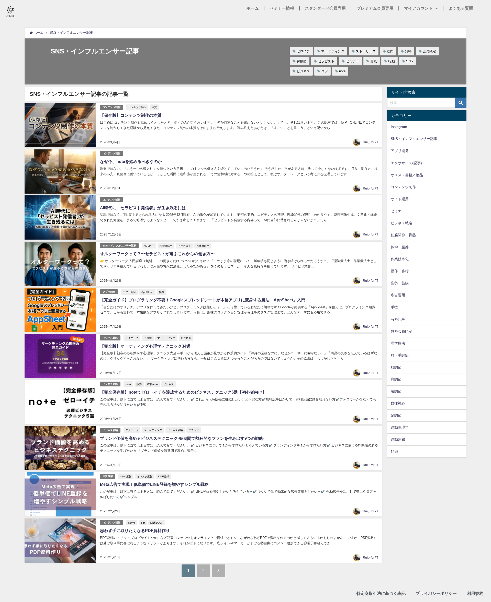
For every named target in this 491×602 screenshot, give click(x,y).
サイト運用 (400, 199)
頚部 (394, 451)
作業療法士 (202, 245)
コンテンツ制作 (111, 107)
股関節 (396, 367)
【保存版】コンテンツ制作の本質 (130, 115)
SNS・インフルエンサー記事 (119, 245)
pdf (143, 522)
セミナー (352, 61)
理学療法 (398, 343)
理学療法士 (166, 245)
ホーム (253, 8)
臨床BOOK (156, 522)
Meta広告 (125, 476)
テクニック (132, 338)
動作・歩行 (400, 271)
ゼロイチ (303, 51)
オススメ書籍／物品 (407, 175)
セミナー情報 (282, 8)
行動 (391, 61)
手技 (394, 307)
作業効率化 (400, 259)
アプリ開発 (109, 292)
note (342, 71)
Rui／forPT (370, 142)
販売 (139, 384)
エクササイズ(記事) (406, 163)
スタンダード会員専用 (325, 8)
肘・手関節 (400, 355)
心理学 (148, 338)
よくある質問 (461, 8)
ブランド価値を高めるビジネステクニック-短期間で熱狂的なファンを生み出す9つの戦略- (182, 438)
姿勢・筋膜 (400, 283)
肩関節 (396, 379)
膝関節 (396, 391)
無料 (408, 51)
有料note (152, 384)
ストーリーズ (366, 51)
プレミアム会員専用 (374, 8)
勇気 (373, 61)
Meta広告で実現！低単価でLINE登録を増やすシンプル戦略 (154, 484)
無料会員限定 (401, 331)
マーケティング (332, 51)
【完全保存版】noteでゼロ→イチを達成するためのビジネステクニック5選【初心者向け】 (183, 392)
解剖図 (302, 61)
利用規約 (475, 593)
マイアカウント (418, 8)
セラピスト (326, 61)
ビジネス (303, 71)
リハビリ (149, 245)
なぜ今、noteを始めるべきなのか (131, 161)
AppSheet (147, 292)
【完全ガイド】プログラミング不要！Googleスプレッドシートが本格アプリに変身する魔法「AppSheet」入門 (202, 300)
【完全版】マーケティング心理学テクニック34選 (145, 346)
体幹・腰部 (400, 247)
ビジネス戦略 (110, 338)
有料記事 (398, 319)
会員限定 (429, 51)
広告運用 (108, 476)
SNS (409, 61)
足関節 (396, 415)
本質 (154, 107)
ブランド (193, 430)
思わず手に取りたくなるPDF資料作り (135, 530)
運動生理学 (400, 427)
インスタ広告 (144, 476)
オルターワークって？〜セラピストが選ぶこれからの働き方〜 (157, 254)
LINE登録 (163, 476)
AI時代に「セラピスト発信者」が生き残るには (143, 208)
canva (131, 522)
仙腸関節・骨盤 (403, 235)
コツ (324, 71)
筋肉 (390, 51)
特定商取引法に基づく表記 (381, 593)
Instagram (399, 126)
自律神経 (398, 403)
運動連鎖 (398, 439)
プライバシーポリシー (436, 593)
